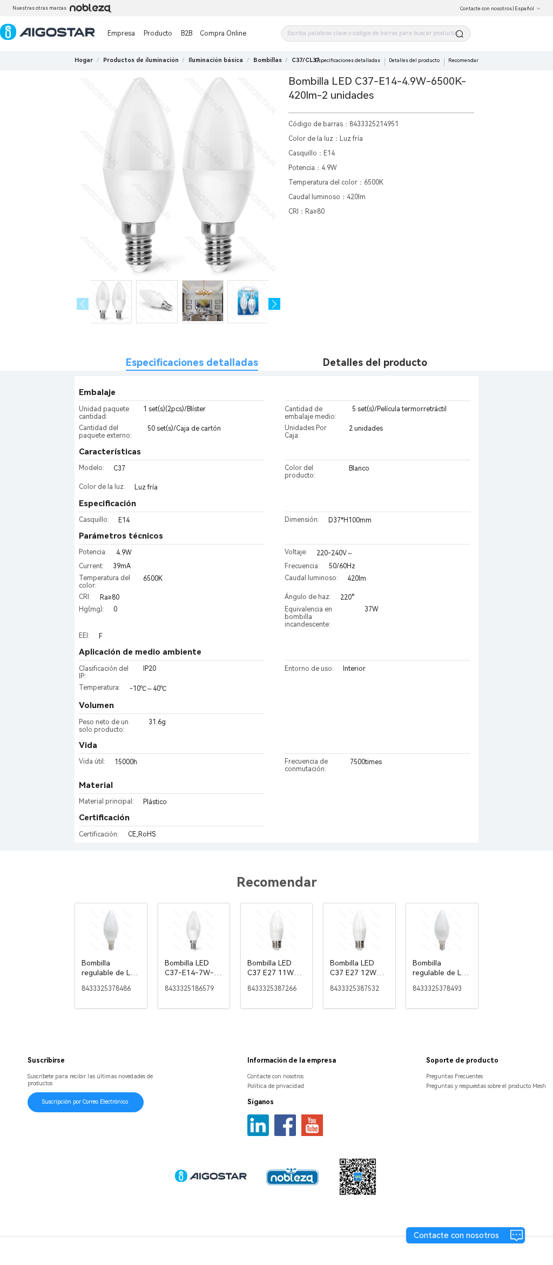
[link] (141, 60)
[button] (274, 304)
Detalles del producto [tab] (375, 362)
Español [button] (524, 8)
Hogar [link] (84, 60)
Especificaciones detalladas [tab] (192, 362)
